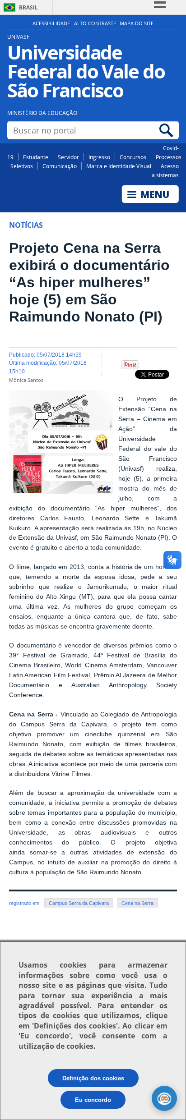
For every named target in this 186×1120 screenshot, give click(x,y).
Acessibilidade (51, 23)
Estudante (35, 157)
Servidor (68, 157)
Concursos (133, 157)
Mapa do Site (136, 23)
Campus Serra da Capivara (79, 903)
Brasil (28, 7)
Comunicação (59, 166)
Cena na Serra (137, 903)
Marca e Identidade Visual (118, 166)
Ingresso (99, 157)
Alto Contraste (95, 23)
